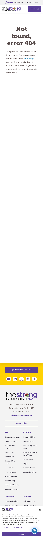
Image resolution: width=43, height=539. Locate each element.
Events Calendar (10, 452)
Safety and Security (12, 485)
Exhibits (27, 432)
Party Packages (10, 472)
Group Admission (11, 441)
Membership (9, 457)
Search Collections (11, 501)
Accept (21, 534)
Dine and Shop (10, 481)
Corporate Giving (29, 505)
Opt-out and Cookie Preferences (12, 527)
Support (27, 496)
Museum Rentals (11, 476)
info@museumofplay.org (21, 415)
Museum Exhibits (29, 437)
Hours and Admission (12, 437)
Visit (7, 432)
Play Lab (26, 464)
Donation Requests (11, 489)
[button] (40, 510)
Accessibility (9, 468)
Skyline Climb (28, 459)
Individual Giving (29, 501)
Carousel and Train (30, 472)
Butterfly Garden (29, 468)
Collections (10, 496)
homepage (29, 58)
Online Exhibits (28, 441)
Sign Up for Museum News (21, 370)
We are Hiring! (21, 423)
